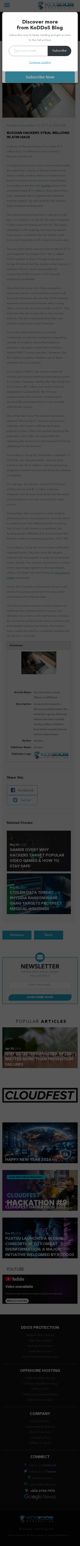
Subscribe (59, 50)
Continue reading (40, 62)
